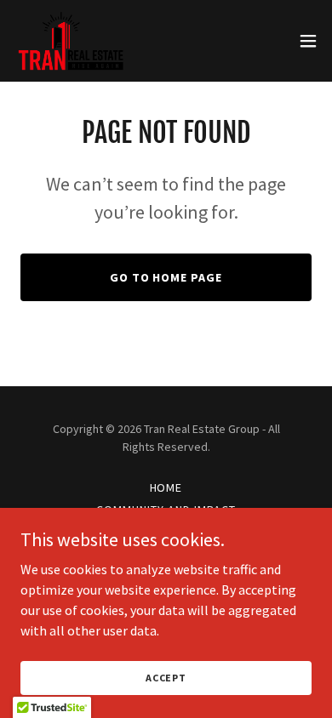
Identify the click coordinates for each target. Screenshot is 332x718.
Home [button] (166, 487)
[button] (308, 41)
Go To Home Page (166, 277)
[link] (71, 41)
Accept (166, 677)
